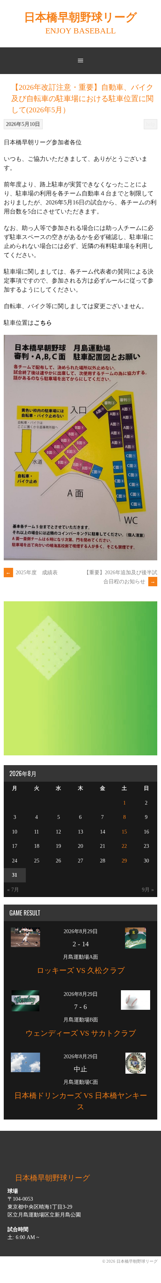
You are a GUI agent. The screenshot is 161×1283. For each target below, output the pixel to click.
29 (124, 861)
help (150, 124)
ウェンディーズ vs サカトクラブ (80, 1033)
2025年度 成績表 (32, 572)
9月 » (148, 890)
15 (124, 832)
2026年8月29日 (81, 931)
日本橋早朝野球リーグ (80, 17)
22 (124, 846)
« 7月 (13, 890)
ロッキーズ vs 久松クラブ (81, 970)
